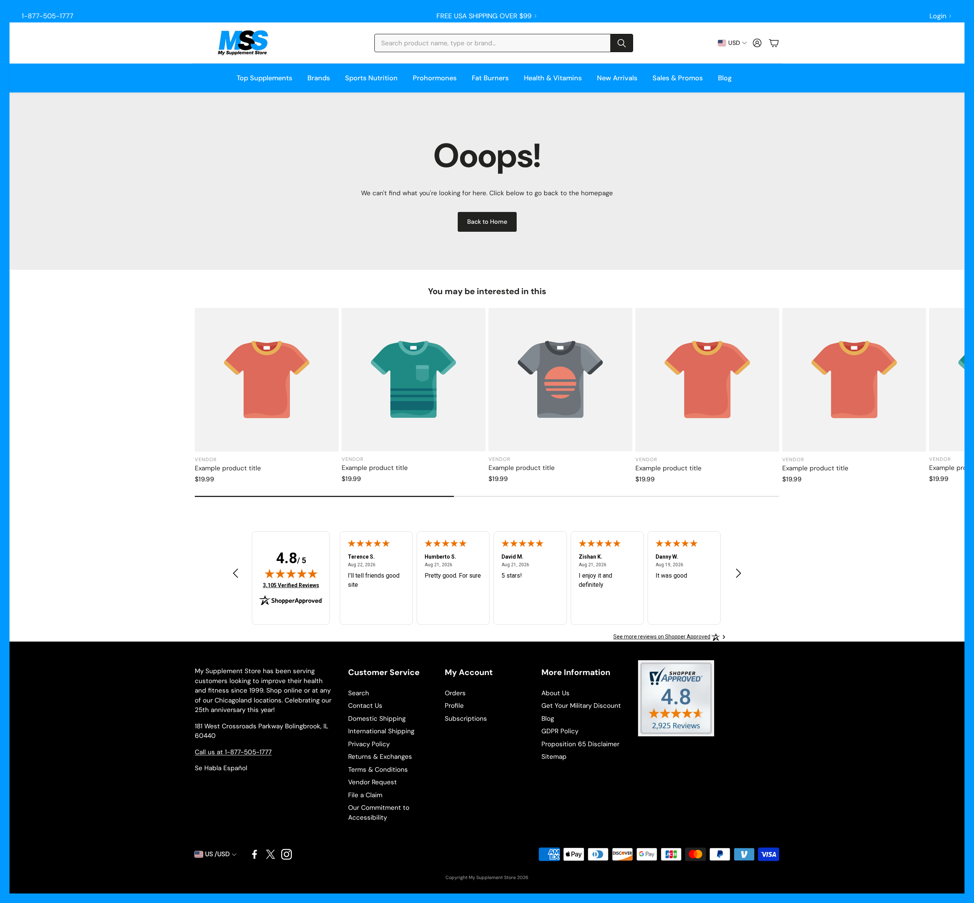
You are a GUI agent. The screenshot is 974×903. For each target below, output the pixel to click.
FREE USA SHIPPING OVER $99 (484, 16)
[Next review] (738, 572)
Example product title (228, 468)
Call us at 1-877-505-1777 (233, 752)
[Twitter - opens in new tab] (270, 854)
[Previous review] (235, 572)
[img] (291, 573)
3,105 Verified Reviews (291, 585)
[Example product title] (267, 380)
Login (937, 16)
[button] (504, 43)
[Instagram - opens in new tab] (286, 854)
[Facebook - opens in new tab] (254, 854)
